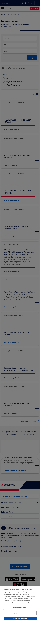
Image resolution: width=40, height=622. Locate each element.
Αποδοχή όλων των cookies (20, 618)
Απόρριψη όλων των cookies (20, 613)
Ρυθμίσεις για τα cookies (20, 607)
